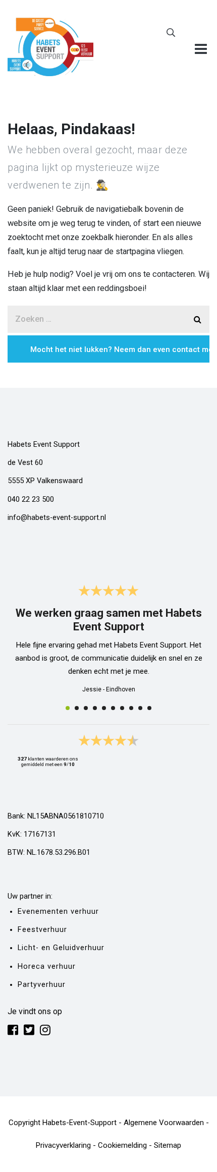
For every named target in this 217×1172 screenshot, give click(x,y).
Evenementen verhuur (58, 911)
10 (149, 708)
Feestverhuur (42, 929)
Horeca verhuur (47, 966)
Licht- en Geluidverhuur (61, 948)
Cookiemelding (122, 1145)
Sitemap (167, 1145)
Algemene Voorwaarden (164, 1122)
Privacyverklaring (63, 1145)
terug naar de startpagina (111, 251)
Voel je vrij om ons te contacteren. (136, 274)
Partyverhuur (42, 984)
